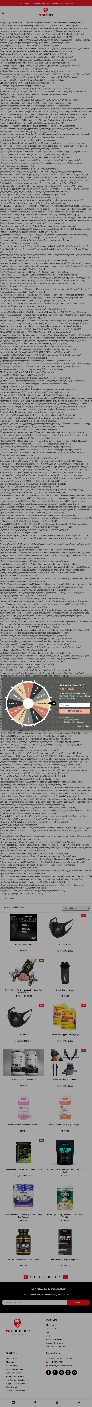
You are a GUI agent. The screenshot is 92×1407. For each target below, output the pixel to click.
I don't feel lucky (83, 726)
